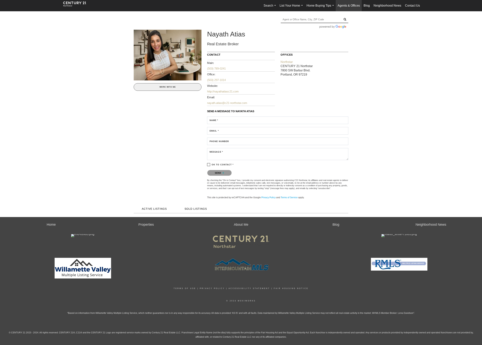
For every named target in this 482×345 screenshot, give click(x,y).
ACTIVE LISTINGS (154, 208)
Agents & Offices (349, 5)
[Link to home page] (76, 5)
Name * (214, 120)
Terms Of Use (185, 288)
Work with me (167, 87)
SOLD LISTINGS (196, 208)
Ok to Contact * (223, 164)
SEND (218, 173)
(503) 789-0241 (216, 68)
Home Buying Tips (321, 7)
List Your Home (292, 7)
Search (270, 7)
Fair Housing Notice (291, 288)
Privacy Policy (268, 197)
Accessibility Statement (249, 288)
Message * (216, 152)
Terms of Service (289, 197)
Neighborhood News (387, 5)
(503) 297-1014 (216, 80)
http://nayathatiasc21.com (223, 91)
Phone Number (219, 141)
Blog (367, 5)
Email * (214, 131)
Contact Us (412, 5)
